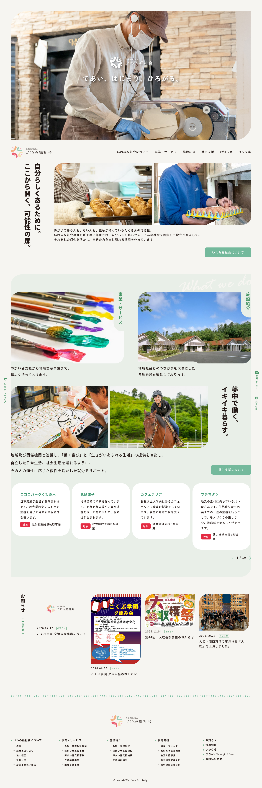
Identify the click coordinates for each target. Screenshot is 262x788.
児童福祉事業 (72, 760)
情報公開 (21, 760)
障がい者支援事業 (74, 750)
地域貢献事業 (72, 764)
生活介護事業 (168, 755)
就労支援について (231, 469)
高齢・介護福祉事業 (76, 745)
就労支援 (207, 151)
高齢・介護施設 (121, 745)
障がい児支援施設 (123, 755)
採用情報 (256, 405)
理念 (18, 745)
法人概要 (21, 755)
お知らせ (226, 151)
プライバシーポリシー (220, 754)
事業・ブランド (169, 745)
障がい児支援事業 (74, 755)
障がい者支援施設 (123, 750)
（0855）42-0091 (5, 392)
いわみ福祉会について (133, 151)
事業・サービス (166, 151)
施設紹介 (189, 151)
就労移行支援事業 (171, 750)
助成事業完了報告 (26, 764)
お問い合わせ (256, 382)
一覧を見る (23, 627)
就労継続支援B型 (170, 764)
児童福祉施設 (120, 760)
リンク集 (244, 151)
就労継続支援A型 (170, 760)
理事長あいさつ (25, 750)
